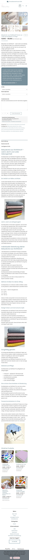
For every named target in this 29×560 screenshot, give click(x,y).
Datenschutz (14, 530)
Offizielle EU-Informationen (16, 121)
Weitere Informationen (6, 121)
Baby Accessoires (10, 124)
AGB (14, 529)
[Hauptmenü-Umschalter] (26, 5)
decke (20, 126)
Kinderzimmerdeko (20, 129)
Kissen (14, 524)
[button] (23, 6)
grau (2, 129)
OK (11, 557)
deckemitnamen (4, 127)
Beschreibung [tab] (4, 141)
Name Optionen (5, 91)
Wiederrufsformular (14, 534)
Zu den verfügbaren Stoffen (8, 82)
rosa (12, 131)
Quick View (7, 461)
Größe (2, 87)
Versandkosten (4, 40)
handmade (6, 129)
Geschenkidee (21, 127)
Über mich (14, 514)
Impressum (14, 532)
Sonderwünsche (5, 99)
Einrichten (16, 127)
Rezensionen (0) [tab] (5, 143)
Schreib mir (14, 541)
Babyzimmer (15, 126)
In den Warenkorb (16, 113)
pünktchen (8, 131)
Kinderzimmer (12, 129)
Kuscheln (3, 131)
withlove (21, 131)
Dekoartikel (11, 127)
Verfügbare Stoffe (14, 517)
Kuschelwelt (22, 124)
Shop (14, 515)
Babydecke (17, 124)
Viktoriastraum (16, 131)
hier (18, 420)
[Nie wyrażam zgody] (27, 555)
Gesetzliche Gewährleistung (14, 535)
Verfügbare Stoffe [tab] (5, 146)
